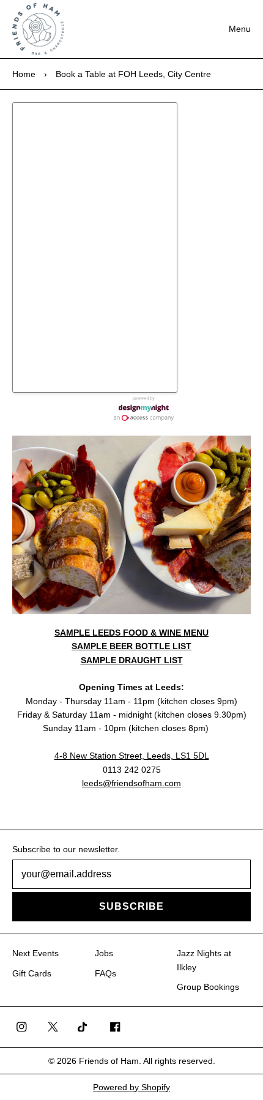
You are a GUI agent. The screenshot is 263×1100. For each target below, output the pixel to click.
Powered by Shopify (131, 1087)
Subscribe (131, 906)
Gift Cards (31, 973)
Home (23, 74)
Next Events (35, 953)
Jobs (104, 953)
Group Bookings (208, 987)
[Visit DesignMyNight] (143, 408)
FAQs (105, 973)
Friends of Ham (109, 1061)
